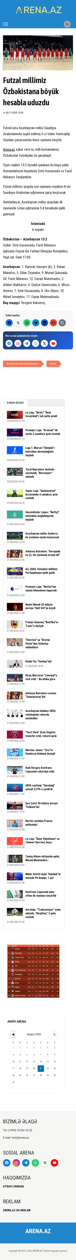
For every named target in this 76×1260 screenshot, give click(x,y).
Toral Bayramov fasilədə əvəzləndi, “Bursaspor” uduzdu (39, 473)
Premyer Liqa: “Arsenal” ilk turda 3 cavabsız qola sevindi (42, 432)
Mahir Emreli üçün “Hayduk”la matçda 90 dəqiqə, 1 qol (42, 876)
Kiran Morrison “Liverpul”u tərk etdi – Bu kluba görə (41, 677)
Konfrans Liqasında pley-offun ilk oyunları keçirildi (40, 893)
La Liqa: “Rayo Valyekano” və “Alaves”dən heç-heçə (42, 840)
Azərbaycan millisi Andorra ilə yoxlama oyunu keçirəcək (42, 535)
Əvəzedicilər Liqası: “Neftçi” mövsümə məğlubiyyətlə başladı (42, 516)
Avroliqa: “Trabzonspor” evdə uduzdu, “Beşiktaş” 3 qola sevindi (43, 913)
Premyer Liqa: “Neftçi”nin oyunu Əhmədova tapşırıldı (41, 588)
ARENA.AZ (38, 1231)
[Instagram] (17, 343)
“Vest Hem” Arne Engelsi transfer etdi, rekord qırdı (41, 734)
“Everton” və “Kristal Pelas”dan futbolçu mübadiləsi (37, 643)
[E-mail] (53, 322)
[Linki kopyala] (62, 322)
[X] (44, 343)
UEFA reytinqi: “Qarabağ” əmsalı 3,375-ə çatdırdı (40, 787)
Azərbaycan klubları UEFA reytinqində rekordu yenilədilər (40, 714)
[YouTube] (53, 343)
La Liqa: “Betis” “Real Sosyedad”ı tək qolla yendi (41, 414)
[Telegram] (35, 322)
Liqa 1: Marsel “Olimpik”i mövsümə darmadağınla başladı (40, 451)
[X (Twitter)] (18, 322)
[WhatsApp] (26, 322)
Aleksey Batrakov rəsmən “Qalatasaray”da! (40, 695)
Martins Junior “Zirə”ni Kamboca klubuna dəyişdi (40, 752)
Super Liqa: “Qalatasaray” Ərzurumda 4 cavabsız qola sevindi (41, 494)
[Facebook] (9, 322)
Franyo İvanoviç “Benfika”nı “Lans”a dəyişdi (41, 624)
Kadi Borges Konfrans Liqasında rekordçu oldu (39, 769)
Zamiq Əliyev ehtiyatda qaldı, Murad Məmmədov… (42, 858)
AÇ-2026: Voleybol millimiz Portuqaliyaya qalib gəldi (41, 570)
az (13, 149)
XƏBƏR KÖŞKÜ (15, 402)
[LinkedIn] (44, 322)
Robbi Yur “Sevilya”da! (38, 661)
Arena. (7, 149)
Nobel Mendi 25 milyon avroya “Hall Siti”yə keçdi (40, 606)
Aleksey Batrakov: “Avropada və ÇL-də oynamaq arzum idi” (42, 553)
